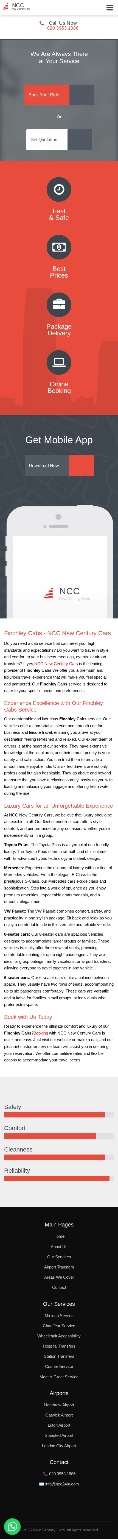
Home (59, 1236)
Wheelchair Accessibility (59, 1336)
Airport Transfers (59, 1267)
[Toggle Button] (109, 7)
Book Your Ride (44, 95)
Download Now (44, 465)
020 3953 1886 (62, 28)
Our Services (59, 1256)
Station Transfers (59, 1356)
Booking (40, 1033)
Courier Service (59, 1366)
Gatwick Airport (59, 1415)
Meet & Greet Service (59, 1376)
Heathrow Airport (59, 1405)
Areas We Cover (59, 1277)
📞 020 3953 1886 (59, 1473)
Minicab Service (59, 1315)
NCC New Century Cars (56, 664)
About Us (59, 1246)
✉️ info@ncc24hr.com (59, 1484)
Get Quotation (43, 139)
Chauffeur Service (59, 1325)
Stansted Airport (59, 1435)
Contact (59, 1287)
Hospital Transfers (59, 1346)
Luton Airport (59, 1425)
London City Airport (59, 1445)
